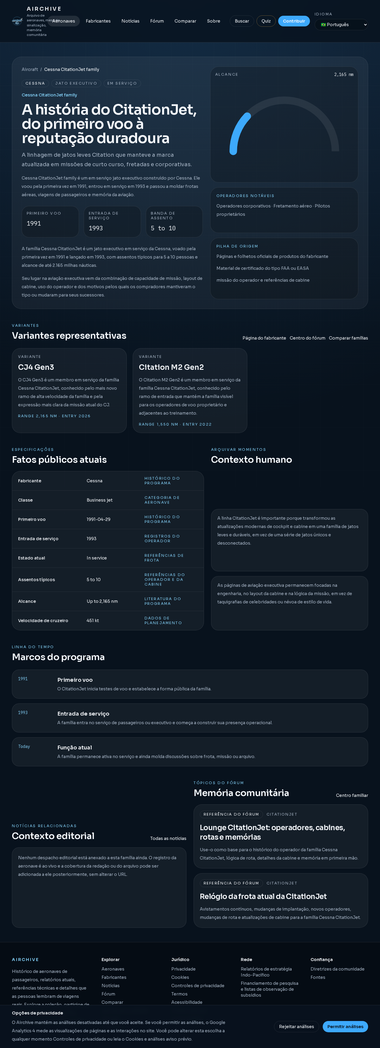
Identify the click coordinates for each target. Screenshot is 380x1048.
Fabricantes (98, 21)
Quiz (266, 21)
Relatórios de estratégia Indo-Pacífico (266, 972)
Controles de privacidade (197, 985)
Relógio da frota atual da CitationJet (263, 896)
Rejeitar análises (296, 1026)
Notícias (130, 21)
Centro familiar (352, 795)
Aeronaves (63, 21)
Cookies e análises (145, 1039)
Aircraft (30, 69)
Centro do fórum (307, 338)
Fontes (318, 977)
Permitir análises (345, 1026)
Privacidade (183, 969)
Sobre (213, 21)
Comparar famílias (348, 338)
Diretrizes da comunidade (338, 969)
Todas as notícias (168, 838)
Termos (179, 994)
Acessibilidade (186, 1002)
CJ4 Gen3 (36, 367)
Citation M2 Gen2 (171, 367)
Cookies (180, 977)
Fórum (157, 21)
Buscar (242, 21)
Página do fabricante (264, 338)
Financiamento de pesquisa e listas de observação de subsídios (269, 989)
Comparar (185, 21)
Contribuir (294, 21)
